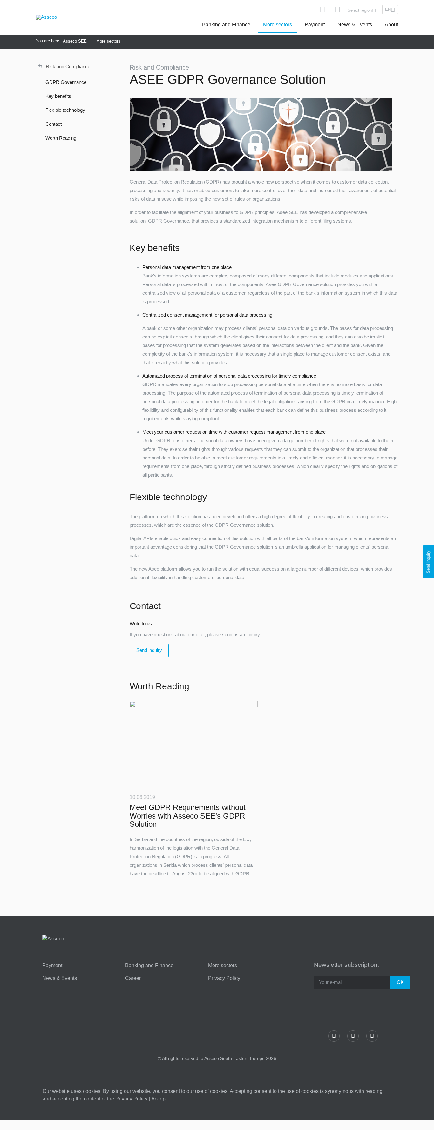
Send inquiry (149, 650)
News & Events (354, 24)
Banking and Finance (226, 24)
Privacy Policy (224, 978)
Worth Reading (60, 138)
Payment (315, 24)
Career (133, 978)
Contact (53, 124)
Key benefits (58, 96)
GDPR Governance (65, 82)
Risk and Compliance (64, 65)
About (391, 24)
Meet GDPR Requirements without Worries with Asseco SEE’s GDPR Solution (188, 815)
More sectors (277, 24)
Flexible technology (65, 110)
